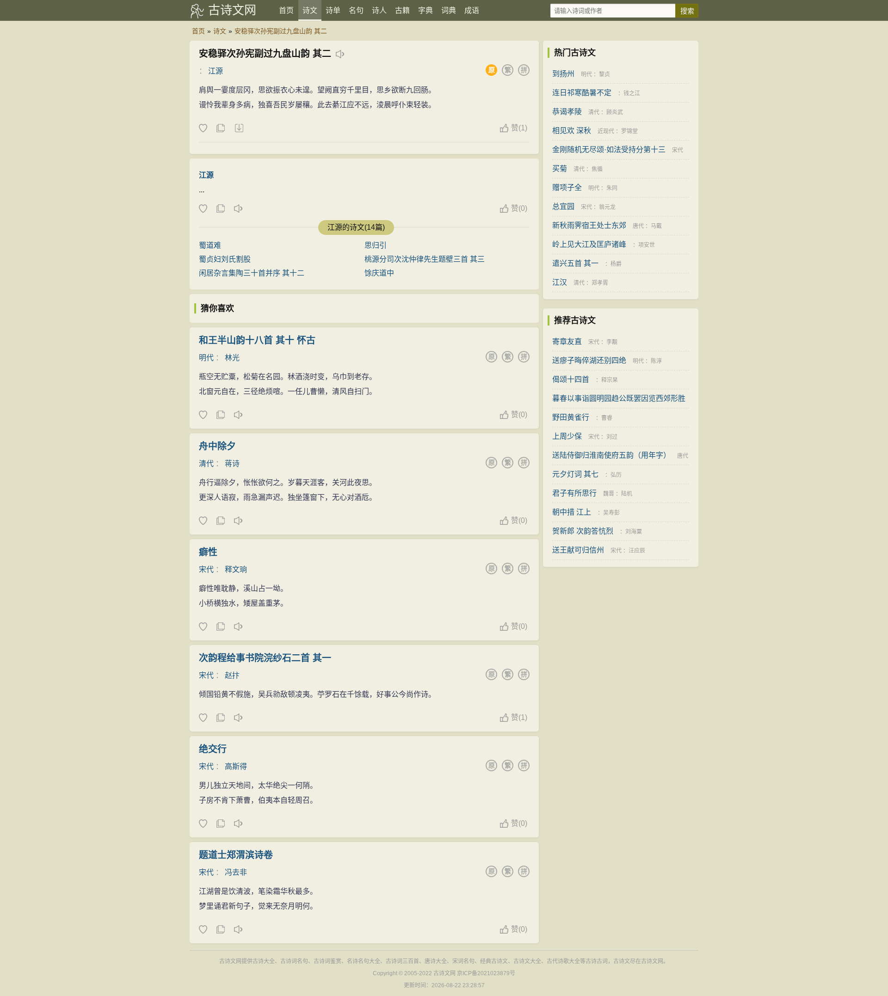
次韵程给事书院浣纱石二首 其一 (265, 658)
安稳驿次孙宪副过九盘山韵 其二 (280, 31)
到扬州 (563, 74)
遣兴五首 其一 (575, 263)
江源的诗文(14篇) (356, 227)
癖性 (208, 552)
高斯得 (236, 766)
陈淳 (656, 361)
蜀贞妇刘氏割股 (225, 259)
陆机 (626, 494)
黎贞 (604, 74)
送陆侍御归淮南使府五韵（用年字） (611, 455)
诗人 (379, 10)
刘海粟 (633, 532)
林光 (232, 358)
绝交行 (213, 749)
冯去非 (236, 872)
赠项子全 (567, 187)
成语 (471, 10)
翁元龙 (607, 207)
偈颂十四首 (570, 379)
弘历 (616, 475)
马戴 (656, 226)
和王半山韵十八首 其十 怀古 (257, 340)
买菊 (559, 168)
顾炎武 (614, 112)
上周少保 (567, 436)
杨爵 (616, 264)
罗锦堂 (629, 131)
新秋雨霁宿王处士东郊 (589, 225)
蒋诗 (232, 463)
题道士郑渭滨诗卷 (236, 855)
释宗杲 (609, 380)
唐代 (638, 226)
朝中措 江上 (571, 512)
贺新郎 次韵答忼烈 (582, 531)
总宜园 (563, 206)
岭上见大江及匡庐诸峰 (589, 244)
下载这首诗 (238, 128)
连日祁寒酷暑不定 (581, 93)
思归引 (375, 245)
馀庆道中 (379, 273)
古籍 (402, 10)
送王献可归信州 (578, 550)
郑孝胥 (600, 283)
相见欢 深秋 (571, 131)
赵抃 (232, 675)
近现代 (606, 131)
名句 (356, 10)
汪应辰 (637, 550)
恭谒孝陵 (567, 112)
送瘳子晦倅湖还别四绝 (589, 360)
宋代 (206, 569)
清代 (206, 463)
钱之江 (631, 93)
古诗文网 (232, 10)
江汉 (559, 282)
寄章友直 (567, 341)
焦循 (597, 169)
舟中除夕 (217, 446)
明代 (206, 358)
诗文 (309, 10)
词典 (448, 10)
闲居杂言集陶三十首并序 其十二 (251, 273)
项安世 (646, 245)
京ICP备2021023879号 (486, 973)
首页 (286, 10)
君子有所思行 (574, 493)
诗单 (333, 10)
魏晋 (608, 494)
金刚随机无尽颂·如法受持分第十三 (609, 150)
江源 (215, 71)
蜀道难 (210, 245)
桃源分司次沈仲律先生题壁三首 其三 (424, 259)
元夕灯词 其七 (575, 474)
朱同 (611, 188)
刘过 (611, 437)
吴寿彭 (611, 513)
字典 (425, 10)
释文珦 (236, 569)
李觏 (611, 342)
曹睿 (606, 418)
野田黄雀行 (570, 417)
